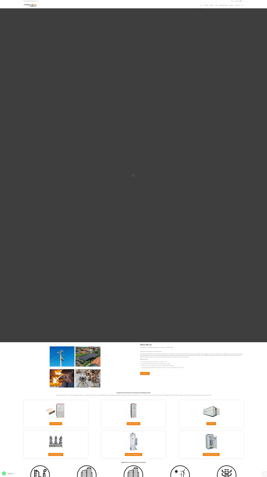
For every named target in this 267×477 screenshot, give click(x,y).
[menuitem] (201, 5)
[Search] (242, 5)
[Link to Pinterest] (242, 1)
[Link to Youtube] (240, 1)
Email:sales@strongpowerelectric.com (31, 1)
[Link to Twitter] (236, 1)
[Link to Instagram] (238, 1)
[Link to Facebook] (234, 1)
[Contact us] (4, 473)
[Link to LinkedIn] (232, 1)
